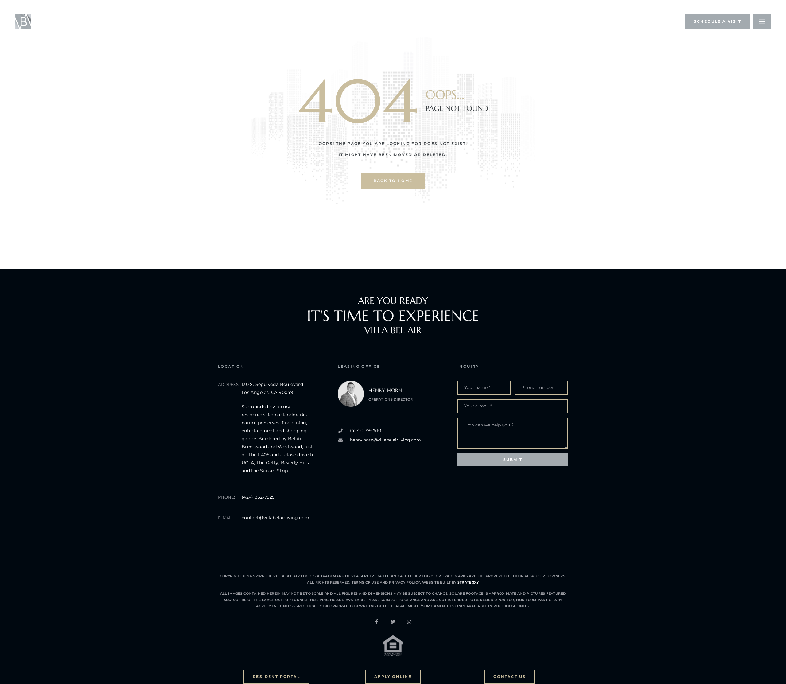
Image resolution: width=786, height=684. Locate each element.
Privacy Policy (404, 582)
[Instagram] (409, 621)
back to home (393, 180)
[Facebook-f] (376, 621)
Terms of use (366, 582)
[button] (717, 21)
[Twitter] (393, 621)
